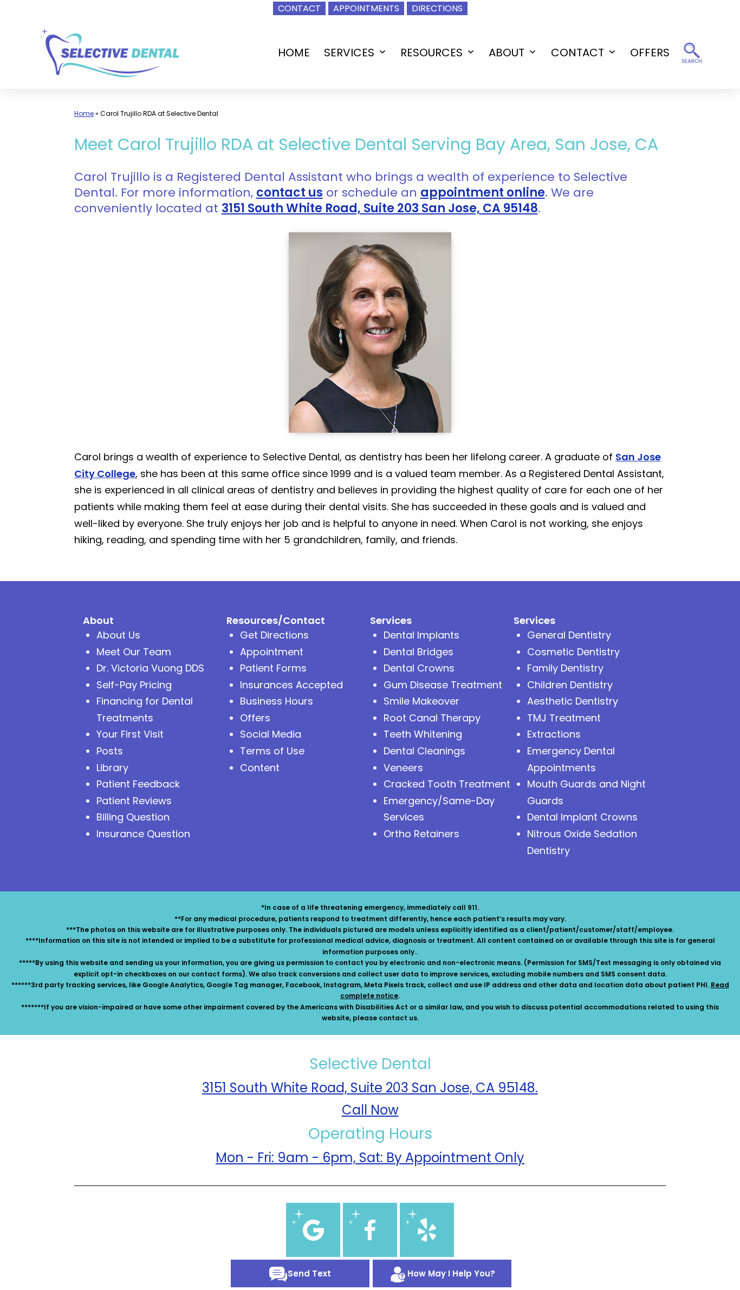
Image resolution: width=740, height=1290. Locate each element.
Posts (109, 751)
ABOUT (506, 52)
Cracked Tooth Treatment (447, 784)
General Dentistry (569, 635)
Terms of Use (272, 751)
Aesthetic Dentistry (572, 701)
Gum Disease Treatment (443, 685)
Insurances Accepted (291, 685)
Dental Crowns (419, 668)
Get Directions (274, 635)
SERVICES (349, 52)
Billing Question (133, 817)
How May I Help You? (451, 1273)
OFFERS (650, 52)
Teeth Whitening (423, 734)
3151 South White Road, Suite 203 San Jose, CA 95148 (380, 208)
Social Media (270, 734)
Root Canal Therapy (432, 718)
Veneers (403, 767)
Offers (255, 718)
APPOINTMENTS (366, 8)
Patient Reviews (134, 800)
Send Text (309, 1273)
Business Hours (276, 701)
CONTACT (299, 8)
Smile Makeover (421, 701)
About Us (118, 635)
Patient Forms (273, 668)
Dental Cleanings (424, 751)
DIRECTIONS (437, 8)
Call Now (370, 1110)
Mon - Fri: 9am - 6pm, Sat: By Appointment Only (370, 1158)
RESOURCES (431, 52)
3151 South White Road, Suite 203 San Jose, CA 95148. (370, 1088)
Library (112, 767)
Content (260, 767)
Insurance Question (143, 834)
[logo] (109, 51)
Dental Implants (421, 635)
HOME (294, 52)
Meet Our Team (133, 652)
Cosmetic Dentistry (573, 652)
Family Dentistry (565, 668)
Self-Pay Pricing (134, 685)
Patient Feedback (138, 784)
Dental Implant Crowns (582, 817)
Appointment (271, 652)
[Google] (313, 1229)
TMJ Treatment (564, 718)
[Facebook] (370, 1229)
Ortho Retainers (421, 834)
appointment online (482, 192)
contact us (289, 192)
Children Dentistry (570, 685)
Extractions (554, 734)
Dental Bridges (418, 652)
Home (84, 113)
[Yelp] (427, 1229)
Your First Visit (130, 734)
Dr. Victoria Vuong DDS (150, 668)
